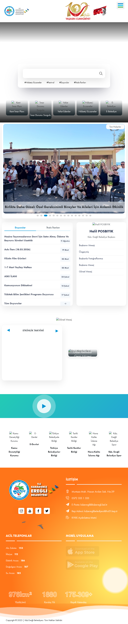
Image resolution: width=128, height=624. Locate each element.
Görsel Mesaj (85, 271)
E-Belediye (111, 111)
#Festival (50, 82)
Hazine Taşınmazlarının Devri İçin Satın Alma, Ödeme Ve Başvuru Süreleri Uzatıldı (37, 238)
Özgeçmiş (84, 251)
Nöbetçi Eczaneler (88, 111)
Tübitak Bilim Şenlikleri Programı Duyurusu (36, 294)
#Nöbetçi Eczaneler (33, 82)
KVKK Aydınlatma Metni (84, 517)
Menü (120, 5)
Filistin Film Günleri (36, 258)
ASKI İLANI (36, 276)
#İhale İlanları (80, 82)
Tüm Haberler (115, 126)
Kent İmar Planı (17, 111)
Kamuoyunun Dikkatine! (36, 285)
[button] (38, 215)
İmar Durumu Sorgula (40, 115)
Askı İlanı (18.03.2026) (36, 249)
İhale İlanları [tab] (53, 227)
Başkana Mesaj (86, 264)
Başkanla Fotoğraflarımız (91, 258)
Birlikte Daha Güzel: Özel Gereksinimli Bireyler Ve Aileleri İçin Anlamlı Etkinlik (64, 207)
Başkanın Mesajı (87, 245)
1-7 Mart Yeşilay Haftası (36, 267)
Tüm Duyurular (13, 303)
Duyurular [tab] (20, 227)
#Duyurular (64, 82)
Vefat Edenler (64, 111)
